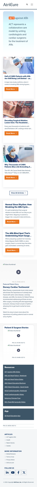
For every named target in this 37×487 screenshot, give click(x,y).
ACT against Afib (11, 437)
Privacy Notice (10, 460)
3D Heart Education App (12, 416)
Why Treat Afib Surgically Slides (15, 402)
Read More (10, 89)
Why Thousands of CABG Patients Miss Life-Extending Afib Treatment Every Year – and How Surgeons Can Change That (18, 168)
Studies (8, 446)
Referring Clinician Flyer (12, 398)
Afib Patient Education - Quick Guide (17, 387)
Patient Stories (10, 443)
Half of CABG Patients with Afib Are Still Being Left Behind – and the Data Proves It (18, 78)
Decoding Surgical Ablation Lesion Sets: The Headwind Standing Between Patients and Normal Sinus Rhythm (18, 123)
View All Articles (17, 193)
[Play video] (18, 272)
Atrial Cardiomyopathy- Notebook (16, 391)
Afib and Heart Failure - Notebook (15, 376)
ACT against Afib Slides (12, 372)
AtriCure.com (10, 463)
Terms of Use (10, 457)
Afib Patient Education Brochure (15, 383)
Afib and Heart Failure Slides (14, 379)
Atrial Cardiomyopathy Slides (14, 394)
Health (8, 440)
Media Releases (11, 454)
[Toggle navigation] (32, 4)
